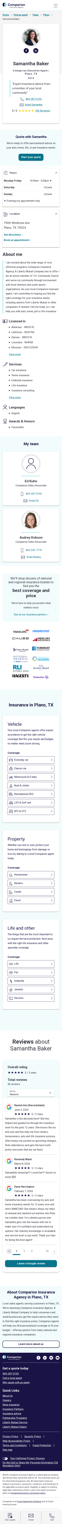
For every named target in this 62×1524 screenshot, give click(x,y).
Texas (35, 15)
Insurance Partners (13, 1409)
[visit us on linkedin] (45, 1357)
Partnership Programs (15, 1418)
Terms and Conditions (15, 1445)
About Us (8, 1395)
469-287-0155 (34, 493)
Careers (7, 1400)
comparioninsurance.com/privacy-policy (28, 1493)
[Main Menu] (55, 5)
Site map (7, 1449)
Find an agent (21, 15)
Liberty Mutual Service (15, 1422)
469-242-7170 (34, 550)
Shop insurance (11, 1404)
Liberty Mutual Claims (15, 1426)
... (39, 1251)
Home (6, 15)
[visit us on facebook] (38, 1357)
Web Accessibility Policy (16, 1440)
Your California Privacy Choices (27, 1458)
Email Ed (33, 500)
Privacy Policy (10, 1436)
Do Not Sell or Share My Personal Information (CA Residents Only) (30, 1464)
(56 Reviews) (42, 110)
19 (47, 1251)
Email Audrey (34, 557)
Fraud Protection (42, 1445)
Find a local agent (12, 1378)
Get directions (12, 234)
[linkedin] (35, 52)
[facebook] (26, 52)
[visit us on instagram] (51, 1357)
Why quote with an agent (16, 1382)
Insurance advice (12, 1413)
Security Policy (32, 1436)
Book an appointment (16, 240)
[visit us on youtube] (57, 1357)
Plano (46, 15)
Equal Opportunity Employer (29, 1501)
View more (15, 354)
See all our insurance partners (30, 614)
